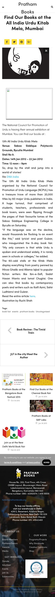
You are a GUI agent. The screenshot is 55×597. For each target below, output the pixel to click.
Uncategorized (43, 311)
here (32, 296)
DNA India (13, 176)
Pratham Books (27, 4)
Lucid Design (36, 591)
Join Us (5, 572)
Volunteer (6, 564)
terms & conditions (13, 462)
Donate (5, 561)
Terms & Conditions (21, 589)
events (15, 311)
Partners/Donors (10, 543)
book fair (6, 311)
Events (5, 568)
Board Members (10, 539)
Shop (31, 550)
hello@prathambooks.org (14, 499)
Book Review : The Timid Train (31, 330)
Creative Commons (38, 547)
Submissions (8, 576)
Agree (46, 462)
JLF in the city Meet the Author (23, 355)
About (5, 535)
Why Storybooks (36, 543)
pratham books (27, 311)
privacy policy (33, 462)
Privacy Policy (36, 589)
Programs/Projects (38, 539)
